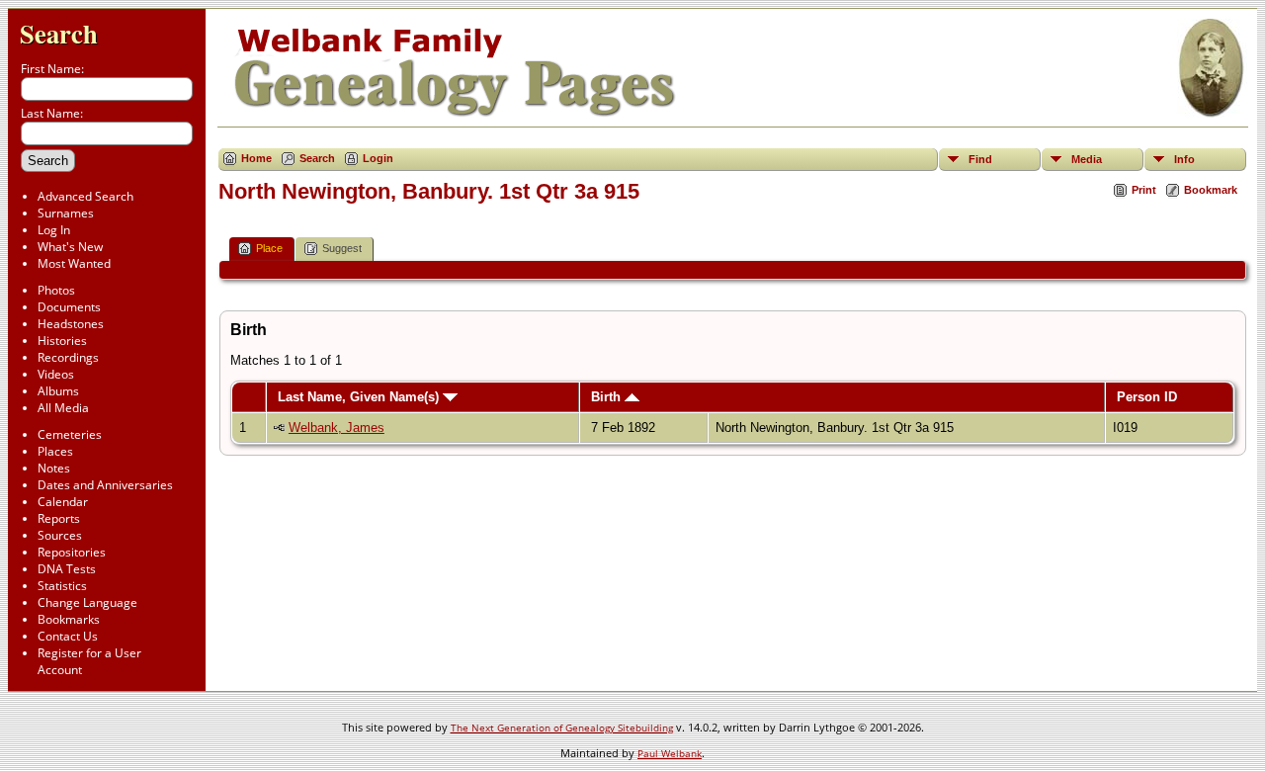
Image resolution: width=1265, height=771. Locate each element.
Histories (62, 340)
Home (256, 158)
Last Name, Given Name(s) (360, 396)
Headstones (71, 323)
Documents (69, 307)
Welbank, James (336, 427)
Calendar (63, 501)
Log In (54, 229)
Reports (59, 518)
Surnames (66, 213)
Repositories (72, 552)
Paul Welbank (669, 753)
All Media (63, 407)
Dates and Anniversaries (105, 484)
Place (269, 248)
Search (59, 33)
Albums (58, 391)
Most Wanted (74, 263)
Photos (56, 290)
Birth (608, 396)
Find (980, 159)
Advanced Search (85, 196)
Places (55, 451)
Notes (54, 468)
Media (1086, 159)
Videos (56, 374)
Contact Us (68, 636)
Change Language (87, 602)
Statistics (62, 585)
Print (1144, 190)
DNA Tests (67, 568)
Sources (60, 535)
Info (1184, 159)
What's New (70, 246)
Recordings (68, 357)
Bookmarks (69, 619)
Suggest (342, 248)
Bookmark (1210, 190)
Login (378, 158)
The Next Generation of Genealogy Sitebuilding (562, 727)
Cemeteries (70, 434)
